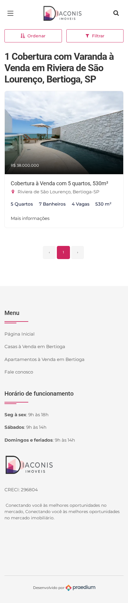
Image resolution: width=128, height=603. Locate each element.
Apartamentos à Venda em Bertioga (44, 359)
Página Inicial (19, 334)
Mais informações (30, 218)
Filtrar (98, 36)
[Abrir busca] (116, 13)
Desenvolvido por (49, 587)
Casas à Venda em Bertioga (34, 346)
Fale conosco (18, 372)
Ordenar (36, 36)
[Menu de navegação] (11, 13)
